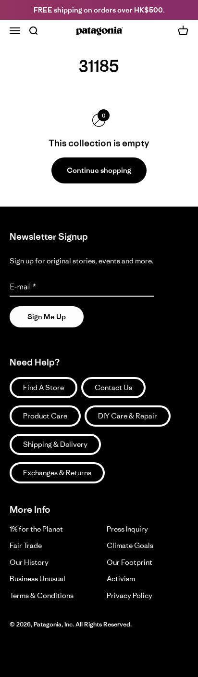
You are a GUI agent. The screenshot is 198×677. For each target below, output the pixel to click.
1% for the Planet (36, 529)
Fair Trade (26, 545)
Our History (29, 562)
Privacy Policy (129, 595)
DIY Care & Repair (127, 415)
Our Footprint (129, 562)
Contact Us (113, 387)
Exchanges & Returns (57, 472)
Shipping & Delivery (55, 444)
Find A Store (43, 387)
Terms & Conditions (42, 595)
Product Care (45, 415)
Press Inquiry (127, 529)
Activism (121, 578)
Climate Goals (130, 545)
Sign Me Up (46, 316)
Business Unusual (37, 578)
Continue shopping (99, 170)
